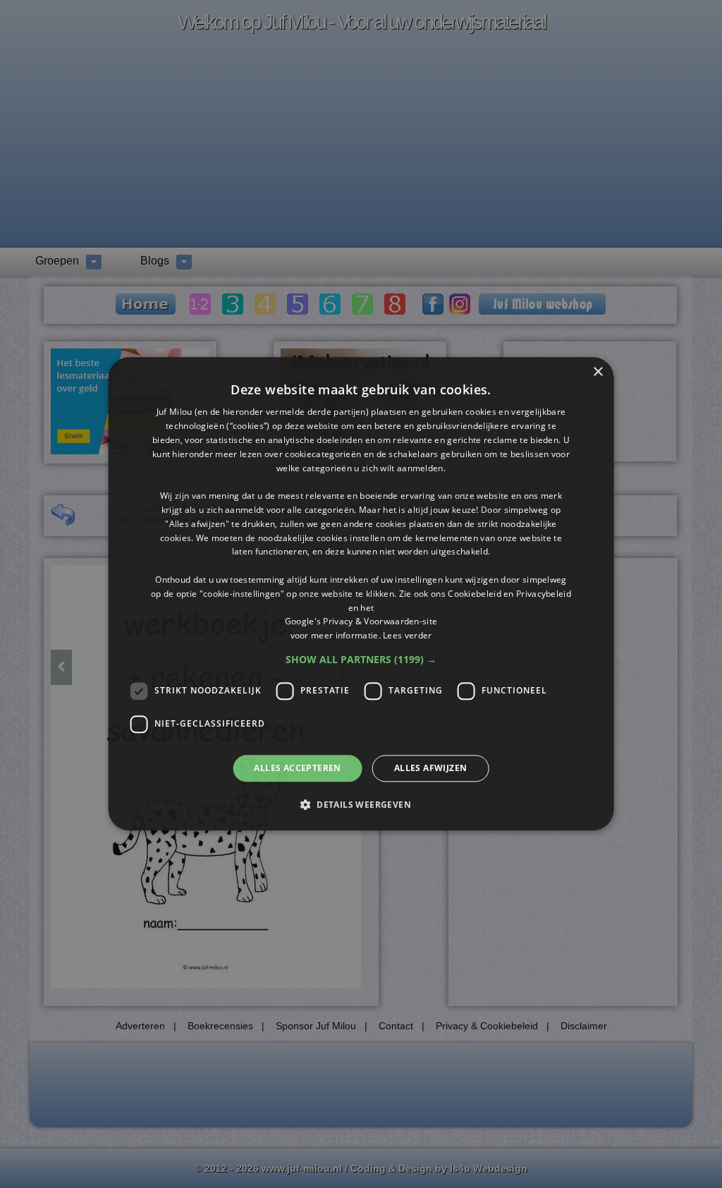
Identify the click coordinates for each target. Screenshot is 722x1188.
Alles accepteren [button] (297, 768)
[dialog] (361, 593)
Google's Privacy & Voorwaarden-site (361, 622)
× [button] (597, 372)
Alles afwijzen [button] (430, 768)
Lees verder (407, 635)
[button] (361, 659)
